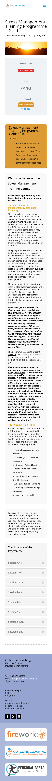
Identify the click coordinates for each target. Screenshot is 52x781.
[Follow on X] (13, 716)
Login (27, 108)
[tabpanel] (26, 384)
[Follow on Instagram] (19, 716)
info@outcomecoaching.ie (24, 678)
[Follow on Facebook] (7, 716)
